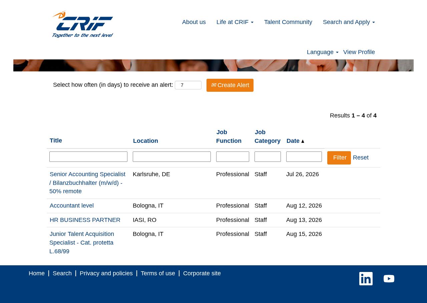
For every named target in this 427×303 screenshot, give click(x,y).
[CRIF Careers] (83, 24)
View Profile (359, 52)
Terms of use (158, 273)
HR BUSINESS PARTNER (85, 220)
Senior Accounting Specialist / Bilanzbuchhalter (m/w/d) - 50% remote (87, 183)
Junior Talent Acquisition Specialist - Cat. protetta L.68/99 (81, 242)
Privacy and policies (106, 273)
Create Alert (232, 85)
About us (194, 22)
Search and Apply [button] (347, 22)
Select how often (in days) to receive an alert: (113, 84)
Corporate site (202, 273)
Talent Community (288, 22)
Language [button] (321, 52)
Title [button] (56, 140)
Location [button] (145, 140)
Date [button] (294, 140)
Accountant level (72, 205)
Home (37, 273)
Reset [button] (361, 157)
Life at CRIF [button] (233, 22)
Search (62, 273)
